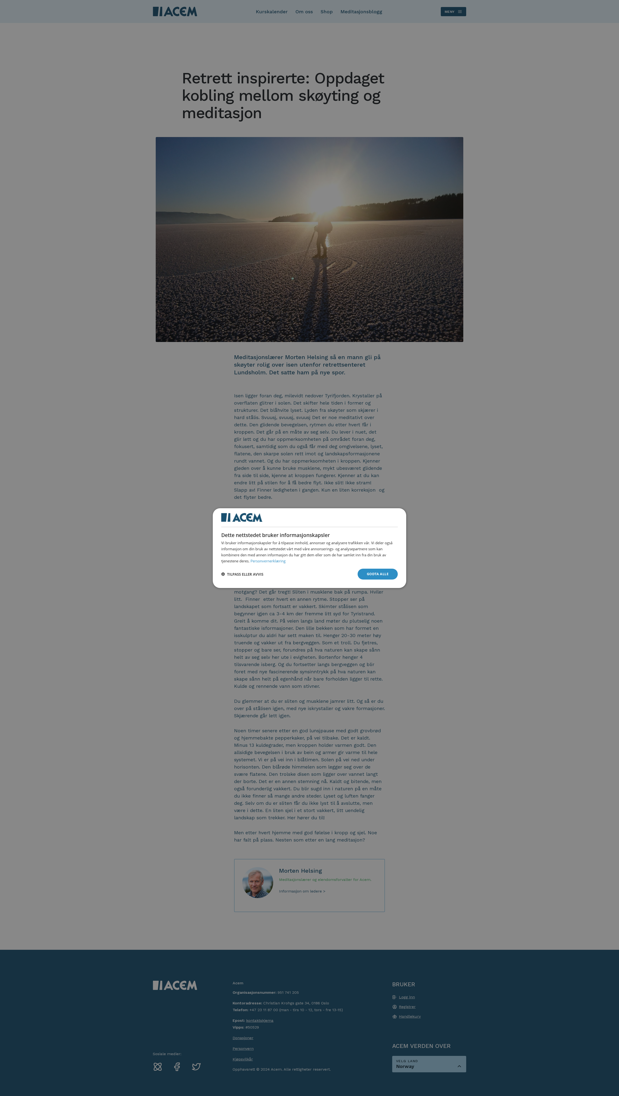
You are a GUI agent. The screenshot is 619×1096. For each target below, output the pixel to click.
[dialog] (309, 548)
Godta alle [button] (378, 574)
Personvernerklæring (268, 560)
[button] (242, 574)
